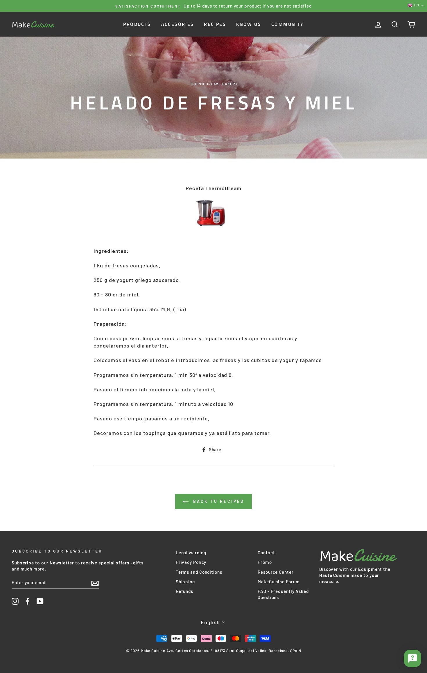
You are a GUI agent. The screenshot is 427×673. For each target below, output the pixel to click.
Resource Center (276, 572)
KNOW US (248, 24)
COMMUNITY (287, 24)
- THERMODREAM (203, 84)
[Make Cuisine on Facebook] (27, 601)
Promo (265, 562)
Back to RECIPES (217, 501)
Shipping (185, 581)
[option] (213, 6)
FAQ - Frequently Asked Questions (283, 594)
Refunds (184, 591)
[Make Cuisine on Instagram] (15, 601)
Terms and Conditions (199, 572)
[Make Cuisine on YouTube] (40, 601)
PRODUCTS (137, 24)
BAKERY (229, 84)
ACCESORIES (177, 24)
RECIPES (215, 24)
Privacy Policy (191, 562)
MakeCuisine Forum (278, 581)
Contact (266, 552)
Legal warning (191, 552)
